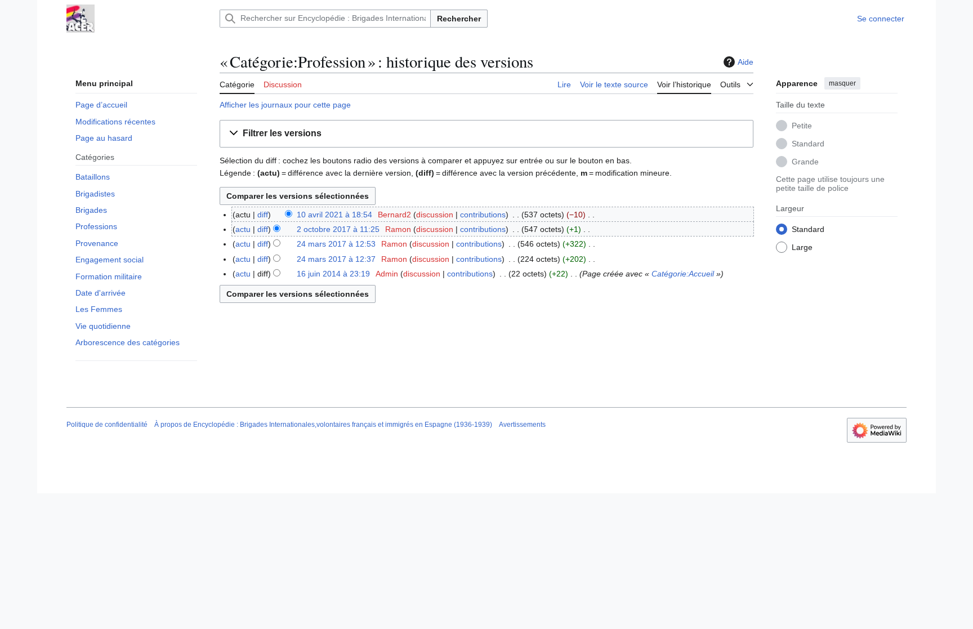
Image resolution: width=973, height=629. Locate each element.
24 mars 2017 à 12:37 (336, 259)
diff (262, 214)
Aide (745, 61)
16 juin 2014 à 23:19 (333, 273)
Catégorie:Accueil (682, 273)
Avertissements (522, 425)
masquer (842, 83)
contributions (483, 214)
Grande (805, 161)
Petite (802, 125)
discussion (434, 214)
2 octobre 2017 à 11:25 (338, 229)
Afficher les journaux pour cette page (285, 104)
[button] (736, 82)
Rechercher (459, 18)
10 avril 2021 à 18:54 (334, 214)
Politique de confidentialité (107, 425)
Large (802, 247)
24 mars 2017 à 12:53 (336, 243)
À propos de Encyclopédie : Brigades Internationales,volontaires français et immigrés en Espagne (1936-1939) (323, 425)
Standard (808, 143)
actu (243, 229)
